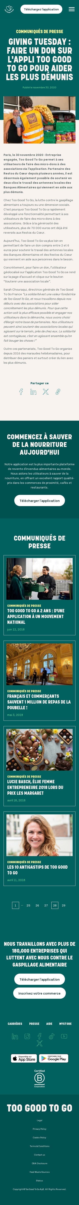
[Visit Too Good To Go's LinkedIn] (14, 1036)
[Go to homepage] (9, 9)
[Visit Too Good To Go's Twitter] (45, 391)
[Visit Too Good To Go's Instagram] (27, 1036)
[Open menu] (71, 9)
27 (46, 905)
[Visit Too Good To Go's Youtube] (64, 1036)
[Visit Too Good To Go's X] (39, 1043)
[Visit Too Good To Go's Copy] (57, 391)
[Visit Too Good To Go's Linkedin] (33, 391)
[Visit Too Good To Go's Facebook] (21, 391)
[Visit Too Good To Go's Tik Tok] (51, 1036)
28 (55, 905)
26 (37, 905)
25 (28, 905)
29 (63, 905)
